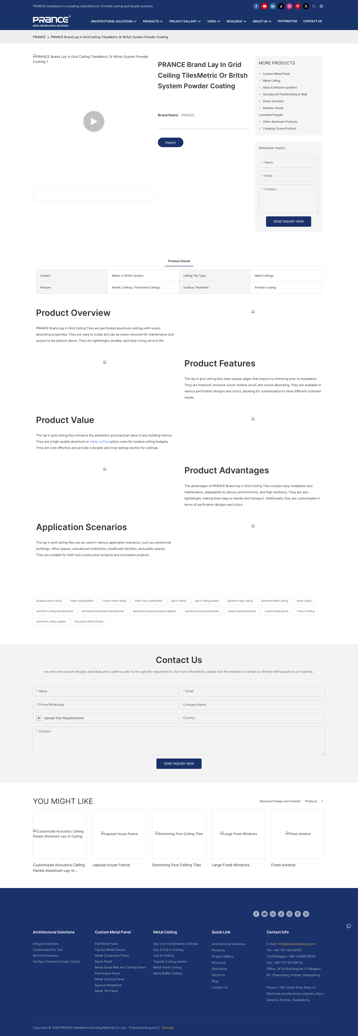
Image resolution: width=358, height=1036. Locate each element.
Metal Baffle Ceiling (167, 973)
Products (311, 801)
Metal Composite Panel (112, 955)
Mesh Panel (103, 961)
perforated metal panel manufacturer (103, 611)
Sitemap (168, 1028)
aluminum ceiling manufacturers (54, 611)
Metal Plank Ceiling (167, 967)
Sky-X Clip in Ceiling (168, 950)
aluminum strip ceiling (240, 600)
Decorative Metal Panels (89, 621)
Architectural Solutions (228, 944)
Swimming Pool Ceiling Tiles (176, 865)
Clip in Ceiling (163, 955)
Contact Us (220, 987)
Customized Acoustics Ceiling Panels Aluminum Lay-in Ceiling (59, 868)
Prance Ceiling (305, 611)
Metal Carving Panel (109, 979)
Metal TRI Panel (106, 991)
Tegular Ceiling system (170, 961)
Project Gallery (222, 956)
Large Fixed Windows (230, 865)
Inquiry (170, 142)
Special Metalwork (108, 985)
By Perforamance (45, 955)
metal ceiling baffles (81, 600)
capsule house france (111, 865)
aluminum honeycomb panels (202, 611)
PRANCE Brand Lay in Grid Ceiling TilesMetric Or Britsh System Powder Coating (109, 37)
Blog (215, 981)
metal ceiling (99, 441)
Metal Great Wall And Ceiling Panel (120, 967)
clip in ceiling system (207, 600)
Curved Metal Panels (110, 950)
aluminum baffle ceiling (274, 600)
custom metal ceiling (114, 600)
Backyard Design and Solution (280, 801)
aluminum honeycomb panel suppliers (154, 611)
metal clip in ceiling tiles (148, 600)
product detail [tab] (179, 261)
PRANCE (39, 37)
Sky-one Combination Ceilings (175, 944)
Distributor (219, 969)
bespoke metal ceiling (49, 600)
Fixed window (283, 865)
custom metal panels (277, 611)
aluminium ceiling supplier (51, 621)
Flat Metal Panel (106, 944)
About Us (218, 975)
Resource (219, 963)
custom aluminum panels (241, 611)
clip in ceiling (178, 600)
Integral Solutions (46, 944)
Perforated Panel (107, 973)
